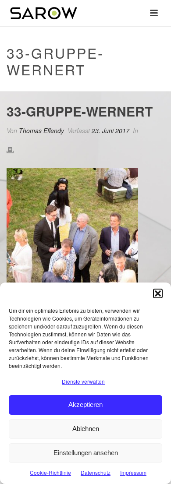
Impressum (133, 472)
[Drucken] (14, 150)
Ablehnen (85, 428)
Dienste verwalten (83, 381)
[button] (157, 293)
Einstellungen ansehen (85, 452)
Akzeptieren (85, 404)
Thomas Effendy (41, 130)
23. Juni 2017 (110, 130)
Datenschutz (95, 472)
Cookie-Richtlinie (50, 472)
